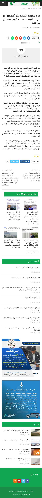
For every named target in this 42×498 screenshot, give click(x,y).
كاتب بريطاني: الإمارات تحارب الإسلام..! (28, 267)
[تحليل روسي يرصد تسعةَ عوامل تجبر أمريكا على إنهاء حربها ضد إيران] (12, 204)
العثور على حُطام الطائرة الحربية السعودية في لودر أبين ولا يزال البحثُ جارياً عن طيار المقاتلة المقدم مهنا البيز (10, 179)
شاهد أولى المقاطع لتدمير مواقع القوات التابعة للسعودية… (17, 460)
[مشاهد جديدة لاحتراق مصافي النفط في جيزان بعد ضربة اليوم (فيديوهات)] (35, 451)
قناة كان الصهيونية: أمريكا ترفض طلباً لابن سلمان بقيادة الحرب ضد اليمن (22, 308)
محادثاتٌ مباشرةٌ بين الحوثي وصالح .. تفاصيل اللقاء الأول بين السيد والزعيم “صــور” (31, 177)
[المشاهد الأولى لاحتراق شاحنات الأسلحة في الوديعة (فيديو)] (35, 432)
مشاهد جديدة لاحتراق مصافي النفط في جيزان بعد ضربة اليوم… (15, 450)
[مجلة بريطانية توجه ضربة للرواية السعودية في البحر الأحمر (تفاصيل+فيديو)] (35, 442)
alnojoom (27, 494)
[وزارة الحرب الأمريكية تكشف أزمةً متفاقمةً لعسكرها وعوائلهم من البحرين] (12, 232)
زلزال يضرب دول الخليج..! (32, 297)
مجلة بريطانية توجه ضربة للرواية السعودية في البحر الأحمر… (15, 441)
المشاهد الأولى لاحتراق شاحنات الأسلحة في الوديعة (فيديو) (16, 431)
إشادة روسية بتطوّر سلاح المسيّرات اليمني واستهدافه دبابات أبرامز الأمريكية (21, 318)
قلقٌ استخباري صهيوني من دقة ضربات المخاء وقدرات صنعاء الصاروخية (21, 328)
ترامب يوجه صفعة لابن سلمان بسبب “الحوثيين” (25, 277)
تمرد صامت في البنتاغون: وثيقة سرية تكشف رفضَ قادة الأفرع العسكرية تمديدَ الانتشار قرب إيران (21, 288)
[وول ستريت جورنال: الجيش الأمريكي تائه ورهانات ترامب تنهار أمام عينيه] (30, 232)
